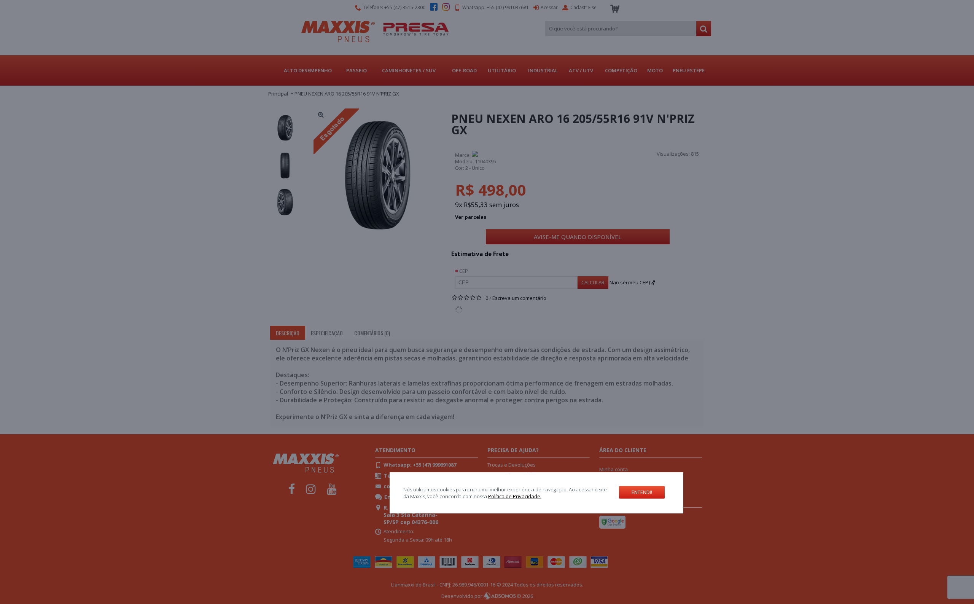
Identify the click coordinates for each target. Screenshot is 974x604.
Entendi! (642, 492)
